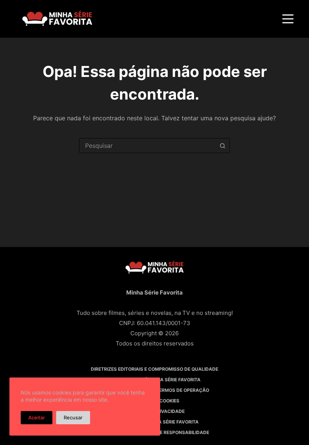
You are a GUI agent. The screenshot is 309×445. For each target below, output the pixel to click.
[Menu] (288, 19)
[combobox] (147, 145)
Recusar (73, 417)
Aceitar (36, 417)
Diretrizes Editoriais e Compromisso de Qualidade (154, 369)
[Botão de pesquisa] (222, 145)
